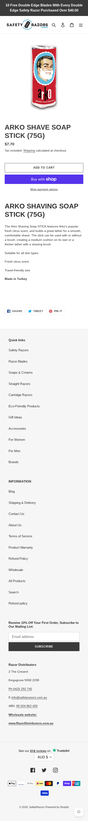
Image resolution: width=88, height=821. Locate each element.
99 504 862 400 (27, 706)
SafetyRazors (37, 807)
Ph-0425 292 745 (20, 689)
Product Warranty (21, 547)
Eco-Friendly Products (24, 406)
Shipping (29, 150)
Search (14, 592)
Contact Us (16, 514)
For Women (17, 439)
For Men (14, 451)
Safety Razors (19, 350)
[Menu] (80, 24)
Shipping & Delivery (22, 502)
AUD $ (43, 757)
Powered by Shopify (57, 807)
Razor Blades (18, 361)
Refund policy (18, 603)
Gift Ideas (15, 417)
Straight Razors (19, 384)
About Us (15, 525)
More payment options (44, 189)
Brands (14, 462)
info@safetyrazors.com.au (29, 697)
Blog (12, 491)
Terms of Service (20, 536)
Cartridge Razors (20, 395)
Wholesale (16, 570)
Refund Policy (18, 558)
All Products (17, 581)
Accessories (17, 428)
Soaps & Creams (21, 372)
